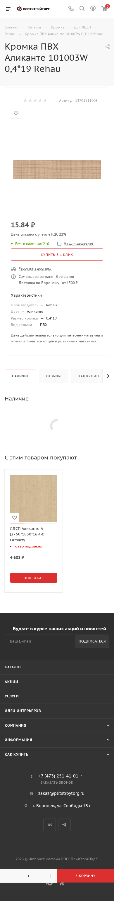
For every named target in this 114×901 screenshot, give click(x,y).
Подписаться (92, 641)
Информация (18, 740)
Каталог (13, 667)
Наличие (20, 376)
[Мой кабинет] (93, 9)
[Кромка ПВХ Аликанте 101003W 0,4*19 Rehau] (57, 170)
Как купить (89, 376)
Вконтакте (49, 825)
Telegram (64, 825)
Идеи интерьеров (23, 711)
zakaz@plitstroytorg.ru (61, 793)
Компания (15, 725)
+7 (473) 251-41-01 (58, 776)
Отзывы (53, 376)
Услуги (12, 696)
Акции (11, 681)
